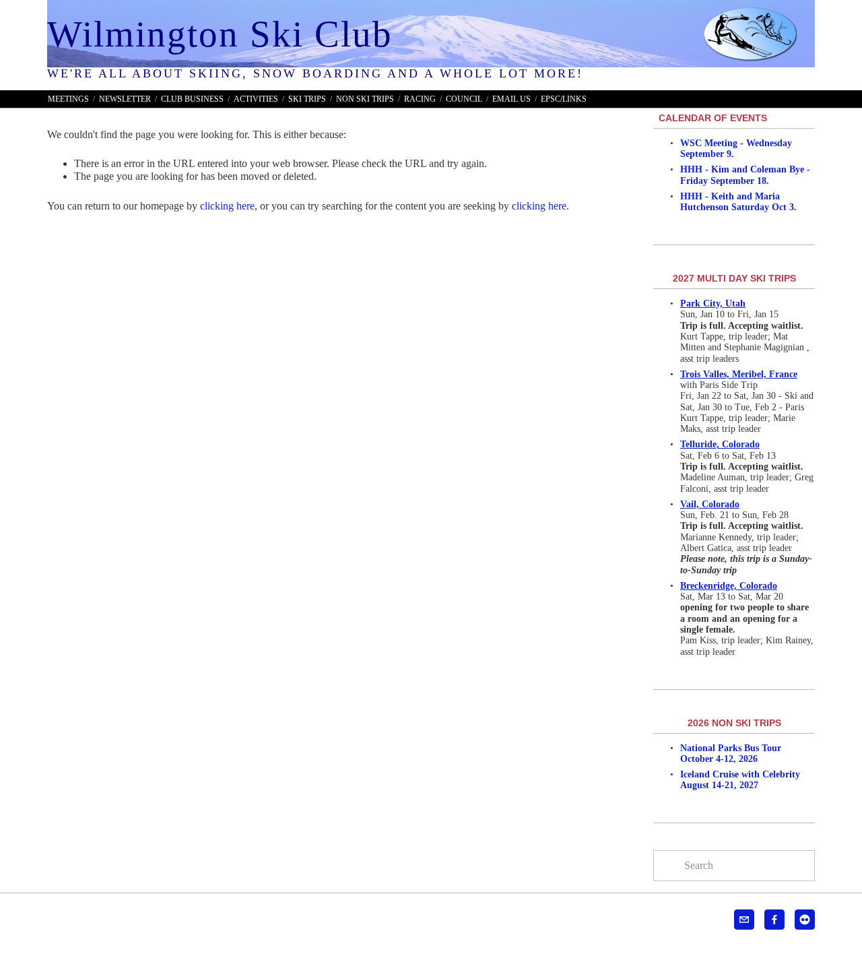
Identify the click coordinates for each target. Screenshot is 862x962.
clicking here (227, 206)
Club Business (192, 99)
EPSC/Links (564, 99)
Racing (420, 99)
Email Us (511, 99)
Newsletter (125, 99)
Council (464, 99)
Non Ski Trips (365, 99)
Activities (256, 99)
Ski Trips (307, 99)
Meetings (68, 99)
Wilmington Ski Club (220, 34)
